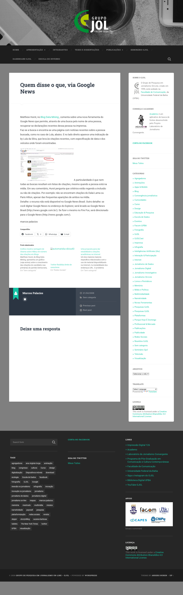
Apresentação (34, 50)
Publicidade (140, 332)
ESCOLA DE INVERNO (49, 59)
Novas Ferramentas (143, 302)
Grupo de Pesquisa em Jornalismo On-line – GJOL (42, 575)
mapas (33, 500)
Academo (154, 114)
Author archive (25, 299)
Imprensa (139, 243)
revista (46, 514)
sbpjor (14, 519)
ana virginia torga (33, 463)
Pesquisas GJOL (142, 307)
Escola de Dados (142, 217)
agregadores (17, 463)
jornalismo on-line (19, 500)
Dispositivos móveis (34, 472)
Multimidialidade (142, 294)
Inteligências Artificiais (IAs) (147, 251)
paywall (29, 510)
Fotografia (139, 230)
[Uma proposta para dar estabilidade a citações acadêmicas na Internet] (96, 260)
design (52, 468)
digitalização (17, 472)
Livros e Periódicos (143, 281)
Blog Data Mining (50, 117)
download (50, 472)
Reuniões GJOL (141, 341)
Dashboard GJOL (22, 59)
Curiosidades (140, 200)
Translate (152, 391)
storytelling (25, 519)
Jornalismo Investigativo (146, 273)
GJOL (137, 234)
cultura (34, 468)
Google (35, 482)
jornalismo (39, 491)
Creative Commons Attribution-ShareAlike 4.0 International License (150, 414)
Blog (137, 191)
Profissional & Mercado (145, 324)
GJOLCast (139, 238)
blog (13, 468)
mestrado (27, 505)
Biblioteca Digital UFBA (139, 480)
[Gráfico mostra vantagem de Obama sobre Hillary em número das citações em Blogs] (35, 260)
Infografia (139, 247)
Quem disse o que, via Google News (57, 88)
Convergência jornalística (146, 195)
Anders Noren (159, 575)
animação (48, 463)
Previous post (89, 305)
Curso (137, 204)
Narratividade (140, 298)
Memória (139, 285)
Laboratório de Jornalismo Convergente (147, 454)
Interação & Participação (145, 255)
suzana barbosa (40, 519)
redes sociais (34, 514)
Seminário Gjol (139, 50)
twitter (44, 524)
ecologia (15, 477)
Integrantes (60, 50)
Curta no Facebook (142, 143)
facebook (43, 477)
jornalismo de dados (20, 496)
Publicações (113, 50)
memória (15, 505)
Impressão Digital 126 (138, 445)
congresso (23, 468)
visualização (25, 528)
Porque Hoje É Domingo (145, 320)
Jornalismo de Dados (144, 264)
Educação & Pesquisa (144, 212)
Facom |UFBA (141, 225)
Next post (87, 310)
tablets (14, 524)
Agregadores (140, 178)
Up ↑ (172, 575)
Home (16, 50)
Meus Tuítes (138, 163)
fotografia (16, 482)
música (50, 505)
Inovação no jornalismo (21, 491)
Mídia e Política (141, 290)
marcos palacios (46, 500)
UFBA (14, 528)
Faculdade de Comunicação (153, 92)
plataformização (18, 514)
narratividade (17, 510)
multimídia (38, 505)
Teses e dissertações (87, 50)
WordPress (91, 575)
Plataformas (140, 315)
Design (138, 208)
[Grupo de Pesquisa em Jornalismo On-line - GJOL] (91, 22)
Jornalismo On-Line (143, 277)
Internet (138, 260)
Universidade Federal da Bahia (142, 471)
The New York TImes (29, 524)
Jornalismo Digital (143, 268)
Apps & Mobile (141, 187)
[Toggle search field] (169, 59)
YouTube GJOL (134, 484)
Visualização (140, 358)
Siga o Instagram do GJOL (140, 475)
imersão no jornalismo (21, 486)
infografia (38, 486)
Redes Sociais (141, 337)
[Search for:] (33, 442)
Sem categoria (89, 297)
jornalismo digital (39, 496)
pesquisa (40, 510)
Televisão (139, 354)
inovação (49, 486)
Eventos (138, 221)
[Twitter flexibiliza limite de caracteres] (64, 255)
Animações (140, 183)
